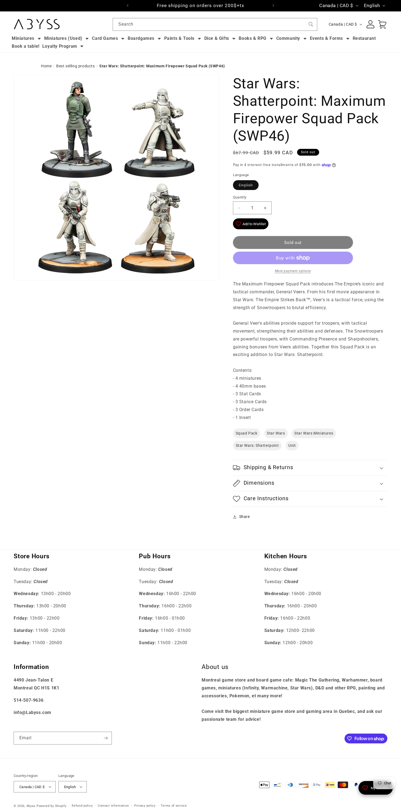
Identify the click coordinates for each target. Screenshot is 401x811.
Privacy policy (144, 805)
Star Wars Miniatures (313, 433)
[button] (310, 467)
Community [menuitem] (288, 38)
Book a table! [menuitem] (26, 46)
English (246, 185)
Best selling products (75, 66)
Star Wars (276, 433)
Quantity (240, 197)
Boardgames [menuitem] (141, 38)
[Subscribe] (106, 738)
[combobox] (215, 24)
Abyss (31, 806)
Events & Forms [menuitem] (326, 38)
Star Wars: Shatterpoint (257, 445)
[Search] (311, 24)
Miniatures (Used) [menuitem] (63, 38)
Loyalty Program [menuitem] (59, 46)
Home (46, 66)
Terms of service (174, 805)
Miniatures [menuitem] (23, 38)
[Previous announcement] (128, 5)
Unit (292, 445)
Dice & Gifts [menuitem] (216, 38)
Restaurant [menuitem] (364, 38)
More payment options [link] (293, 271)
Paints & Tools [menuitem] (179, 38)
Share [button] (244, 516)
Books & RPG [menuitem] (253, 38)
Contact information (113, 805)
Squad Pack (247, 433)
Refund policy (82, 805)
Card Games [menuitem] (105, 38)
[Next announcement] (273, 5)
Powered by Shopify (52, 806)
